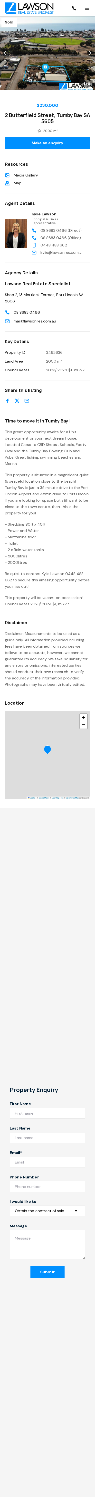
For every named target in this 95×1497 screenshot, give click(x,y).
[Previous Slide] (5, 53)
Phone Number (24, 1177)
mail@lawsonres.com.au (35, 321)
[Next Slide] (90, 53)
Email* (16, 1152)
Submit (47, 1272)
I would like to (23, 1201)
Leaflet (32, 797)
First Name (20, 1103)
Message (18, 1226)
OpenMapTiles (58, 797)
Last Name (20, 1128)
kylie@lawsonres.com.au (61, 252)
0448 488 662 (53, 245)
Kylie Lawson (44, 214)
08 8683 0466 (27, 312)
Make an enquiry (48, 142)
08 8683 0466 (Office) (60, 237)
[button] (47, 53)
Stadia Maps (44, 797)
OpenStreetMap (72, 797)
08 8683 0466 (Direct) (61, 230)
